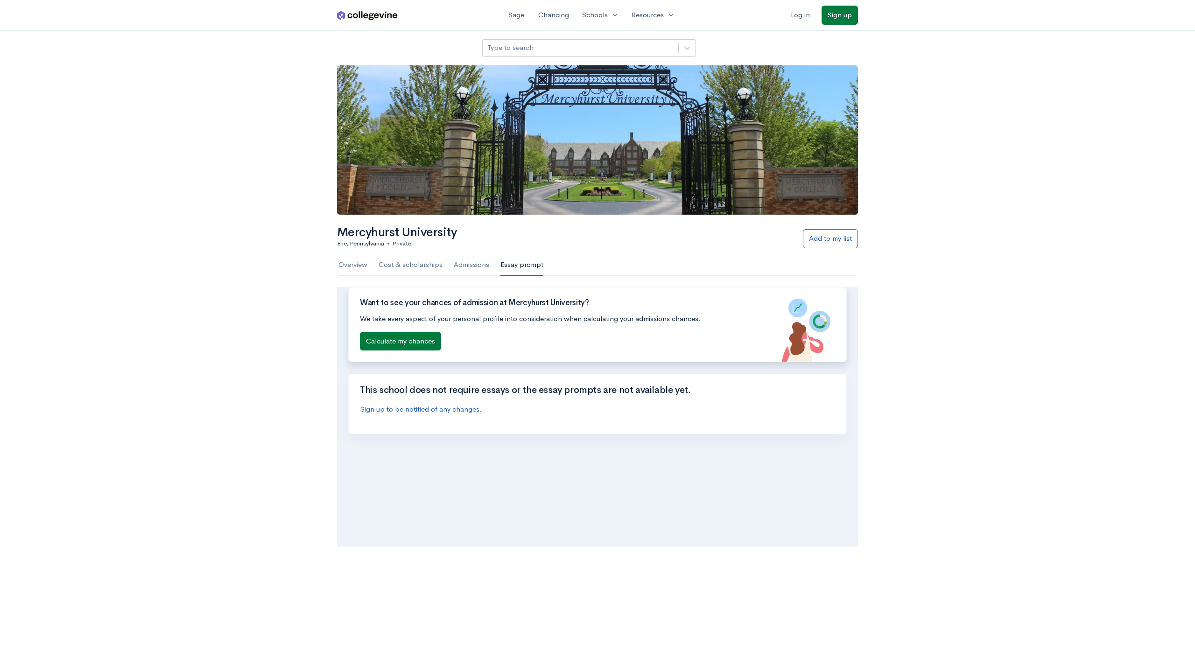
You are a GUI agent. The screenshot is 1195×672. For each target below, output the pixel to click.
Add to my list (830, 238)
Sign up (840, 14)
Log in (800, 14)
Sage (516, 14)
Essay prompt (521, 264)
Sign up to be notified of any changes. (421, 409)
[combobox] (488, 47)
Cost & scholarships (411, 264)
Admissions (471, 264)
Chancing (553, 14)
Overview (352, 264)
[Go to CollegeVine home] (367, 15)
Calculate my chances (400, 340)
